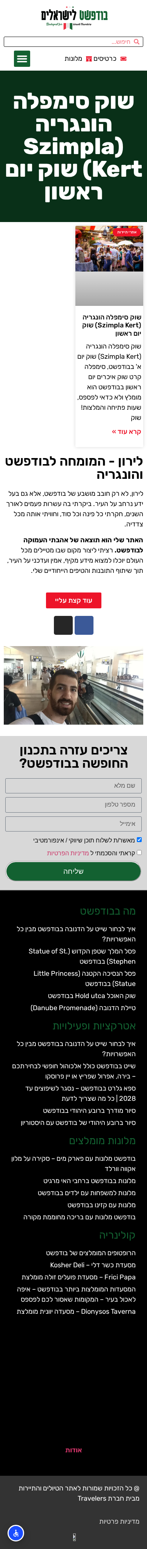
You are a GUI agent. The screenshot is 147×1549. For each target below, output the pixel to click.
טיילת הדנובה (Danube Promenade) (83, 1008)
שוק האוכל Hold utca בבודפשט (92, 996)
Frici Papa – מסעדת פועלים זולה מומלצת (78, 1277)
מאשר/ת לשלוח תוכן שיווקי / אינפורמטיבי (84, 840)
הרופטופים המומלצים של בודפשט (91, 1253)
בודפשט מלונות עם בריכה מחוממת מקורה (79, 1217)
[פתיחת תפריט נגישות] (16, 1533)
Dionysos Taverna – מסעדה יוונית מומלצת (76, 1311)
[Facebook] (84, 625)
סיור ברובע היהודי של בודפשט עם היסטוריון (78, 1123)
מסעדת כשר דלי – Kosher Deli (93, 1265)
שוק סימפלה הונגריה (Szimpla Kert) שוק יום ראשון (111, 325)
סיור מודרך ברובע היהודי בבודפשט (89, 1110)
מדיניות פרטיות (119, 1521)
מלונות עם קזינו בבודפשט (101, 1205)
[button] (22, 59)
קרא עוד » (126, 431)
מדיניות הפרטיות (68, 853)
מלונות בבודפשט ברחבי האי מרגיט (89, 1181)
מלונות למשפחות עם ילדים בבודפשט (87, 1193)
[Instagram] (63, 625)
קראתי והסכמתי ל (91, 853)
